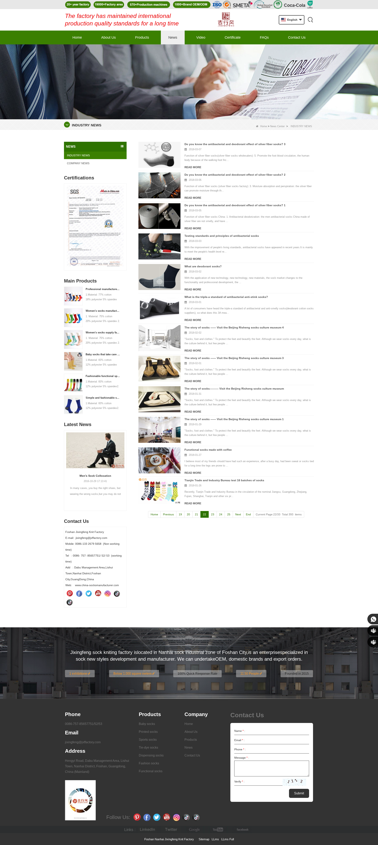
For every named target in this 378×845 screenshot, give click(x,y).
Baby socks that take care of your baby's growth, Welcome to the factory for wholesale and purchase (103, 354)
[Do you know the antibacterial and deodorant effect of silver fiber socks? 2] (159, 185)
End (248, 514)
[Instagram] (107, 593)
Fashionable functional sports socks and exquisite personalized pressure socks (103, 376)
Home (77, 37)
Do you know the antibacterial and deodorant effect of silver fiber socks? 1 (234, 205)
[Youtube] (98, 593)
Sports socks (148, 739)
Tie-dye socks (148, 747)
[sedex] (95, 228)
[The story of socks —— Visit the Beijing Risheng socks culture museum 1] (159, 430)
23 (212, 514)
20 (188, 514)
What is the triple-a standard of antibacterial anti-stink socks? (226, 296)
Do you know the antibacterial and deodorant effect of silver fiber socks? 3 (234, 144)
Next (125, 220)
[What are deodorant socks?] (159, 277)
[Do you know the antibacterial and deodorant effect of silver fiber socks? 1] (159, 216)
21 (196, 514)
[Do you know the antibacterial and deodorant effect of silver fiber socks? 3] (159, 155)
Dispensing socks (151, 755)
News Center (277, 126)
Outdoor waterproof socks (95, 475)
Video (200, 37)
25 (228, 514)
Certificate (233, 37)
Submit (299, 793)
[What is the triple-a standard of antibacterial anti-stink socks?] (159, 308)
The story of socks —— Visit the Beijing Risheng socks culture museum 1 (234, 419)
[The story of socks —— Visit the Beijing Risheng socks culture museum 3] (159, 368)
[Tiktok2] (69, 602)
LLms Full (227, 839)
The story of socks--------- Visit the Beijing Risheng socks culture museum (234, 388)
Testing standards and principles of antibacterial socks (221, 235)
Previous (65, 220)
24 (220, 514)
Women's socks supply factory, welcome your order (103, 332)
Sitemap (204, 839)
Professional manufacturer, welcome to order (103, 289)
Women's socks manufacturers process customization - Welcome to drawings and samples (103, 310)
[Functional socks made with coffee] (159, 460)
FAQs (264, 37)
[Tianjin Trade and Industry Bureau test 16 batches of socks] (159, 491)
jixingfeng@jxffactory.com (83, 742)
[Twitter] (88, 593)
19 (180, 514)
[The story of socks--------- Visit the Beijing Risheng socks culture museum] (159, 399)
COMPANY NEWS (78, 163)
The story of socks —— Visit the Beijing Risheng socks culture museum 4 (234, 327)
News (172, 37)
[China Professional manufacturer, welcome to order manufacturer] (73, 295)
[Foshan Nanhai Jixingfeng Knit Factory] (226, 19)
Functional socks (150, 771)
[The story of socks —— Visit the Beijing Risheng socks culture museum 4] (159, 338)
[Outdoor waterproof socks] (95, 450)
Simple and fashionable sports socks (103, 397)
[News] (189, 81)
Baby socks (147, 724)
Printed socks (148, 731)
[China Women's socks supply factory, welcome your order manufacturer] (73, 339)
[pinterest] (69, 593)
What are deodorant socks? (203, 266)
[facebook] (242, 830)
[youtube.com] (218, 830)
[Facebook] (79, 593)
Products (142, 37)
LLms (215, 839)
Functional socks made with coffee (208, 449)
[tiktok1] (117, 593)
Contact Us (297, 37)
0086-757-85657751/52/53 (83, 724)
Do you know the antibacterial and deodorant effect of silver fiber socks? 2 (234, 174)
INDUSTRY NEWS (78, 155)
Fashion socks (149, 763)
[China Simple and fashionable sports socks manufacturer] (73, 404)
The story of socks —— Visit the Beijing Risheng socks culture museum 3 (234, 358)
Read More (192, 167)
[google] (195, 830)
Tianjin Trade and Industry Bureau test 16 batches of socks (224, 480)
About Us (108, 37)
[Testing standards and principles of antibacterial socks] (159, 246)
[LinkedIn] (147, 830)
